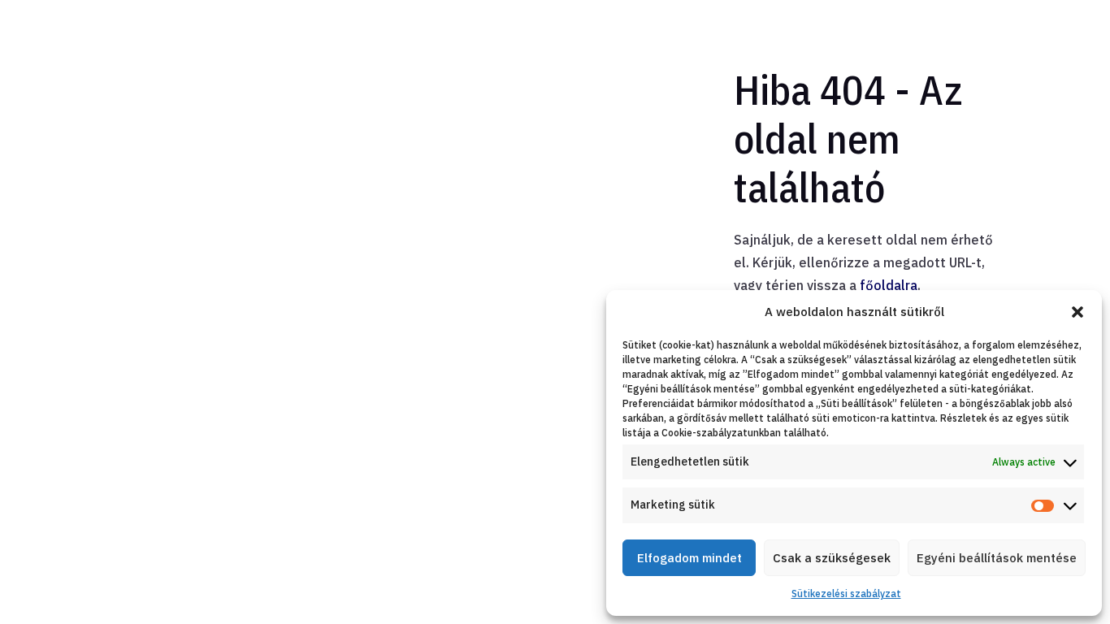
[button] (1077, 312)
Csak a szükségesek (832, 558)
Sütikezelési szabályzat (846, 593)
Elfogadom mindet (689, 558)
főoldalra (888, 285)
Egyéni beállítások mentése (997, 558)
